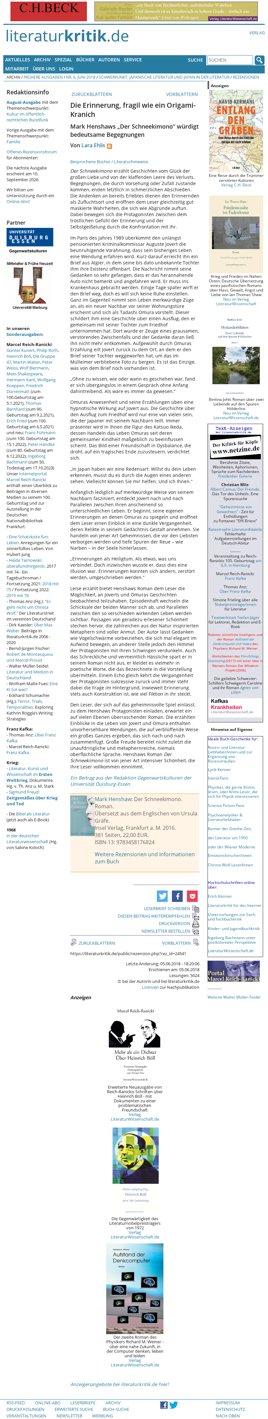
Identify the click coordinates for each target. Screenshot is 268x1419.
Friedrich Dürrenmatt (25, 388)
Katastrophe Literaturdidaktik (235, 529)
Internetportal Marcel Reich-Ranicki (27, 476)
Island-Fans (218, 777)
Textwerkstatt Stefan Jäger (235, 617)
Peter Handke (41, 444)
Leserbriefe (82, 1403)
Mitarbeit (17, 69)
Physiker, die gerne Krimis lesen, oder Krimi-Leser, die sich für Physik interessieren (233, 791)
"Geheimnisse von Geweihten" (234, 509)
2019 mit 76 (18, 595)
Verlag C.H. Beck (236, 184)
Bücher (85, 59)
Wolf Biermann (34, 368)
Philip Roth (47, 350)
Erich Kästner (220, 896)
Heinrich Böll (19, 356)
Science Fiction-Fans (226, 805)
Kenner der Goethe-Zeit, (230, 828)
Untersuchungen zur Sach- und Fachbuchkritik (232, 917)
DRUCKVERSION (174, 923)
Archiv (42, 59)
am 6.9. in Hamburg (241, 563)
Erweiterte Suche (74, 1409)
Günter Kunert (21, 350)
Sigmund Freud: (32, 798)
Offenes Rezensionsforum (32, 152)
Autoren (109, 59)
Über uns (44, 69)
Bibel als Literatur (33, 814)
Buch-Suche (116, 1409)
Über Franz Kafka (235, 591)
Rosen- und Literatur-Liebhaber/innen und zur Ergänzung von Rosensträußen (230, 754)
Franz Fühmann (40, 432)
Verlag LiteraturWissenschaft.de (135, 1117)
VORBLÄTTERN (182, 94)
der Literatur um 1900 (228, 837)
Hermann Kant (21, 380)
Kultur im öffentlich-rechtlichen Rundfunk (27, 117)
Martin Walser (26, 362)
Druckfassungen (25, 1409)
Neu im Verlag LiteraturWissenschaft (236, 301)
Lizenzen (150, 987)
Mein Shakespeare (24, 374)
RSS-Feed (16, 1403)
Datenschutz (230, 1409)
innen (248, 864)
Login (66, 69)
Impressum (228, 1403)
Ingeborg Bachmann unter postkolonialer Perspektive (232, 940)
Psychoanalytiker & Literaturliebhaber (225, 817)
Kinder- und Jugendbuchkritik (234, 928)
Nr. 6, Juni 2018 (80, 77)
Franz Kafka (18, 752)
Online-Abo (17, 201)
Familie (13, 142)
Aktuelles (17, 59)
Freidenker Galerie (235, 476)
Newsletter (69, 1416)
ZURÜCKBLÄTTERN (91, 94)
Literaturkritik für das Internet (234, 905)
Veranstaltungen (26, 1416)
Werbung (102, 1416)
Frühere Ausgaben (43, 77)
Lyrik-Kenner (219, 769)
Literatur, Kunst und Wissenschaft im (30, 774)
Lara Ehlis (93, 145)
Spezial (63, 59)
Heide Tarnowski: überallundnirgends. (26, 563)
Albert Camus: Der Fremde (234, 489)
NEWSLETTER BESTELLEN (166, 931)
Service (133, 59)
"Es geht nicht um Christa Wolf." (29, 607)
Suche (195, 60)
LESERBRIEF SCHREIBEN (167, 908)
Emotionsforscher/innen (230, 855)
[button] (162, 896)
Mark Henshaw (113, 799)
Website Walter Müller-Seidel (234, 997)
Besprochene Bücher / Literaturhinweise (109, 162)
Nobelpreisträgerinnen (235, 604)
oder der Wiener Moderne (231, 846)
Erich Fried (17, 421)
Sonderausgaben (24, 334)
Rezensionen (246, 77)
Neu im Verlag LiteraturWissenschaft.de (236, 415)
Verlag (257, 33)
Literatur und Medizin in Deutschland (30, 675)
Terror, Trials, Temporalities (25, 704)
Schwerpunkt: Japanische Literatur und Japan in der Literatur (164, 77)
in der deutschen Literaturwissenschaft (27, 838)
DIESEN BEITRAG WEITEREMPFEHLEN (154, 916)
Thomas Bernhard (24, 406)
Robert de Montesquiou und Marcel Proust (30, 657)
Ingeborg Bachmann (26, 459)
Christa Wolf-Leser (225, 864)
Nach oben (228, 1416)
